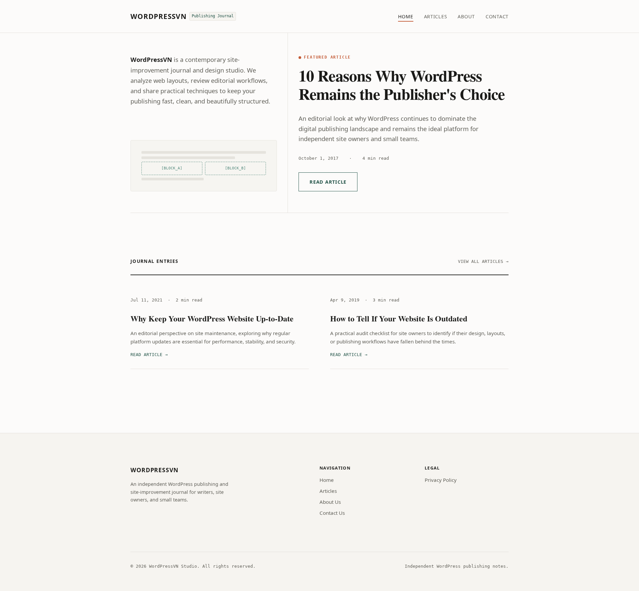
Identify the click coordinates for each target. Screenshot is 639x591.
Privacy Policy (441, 480)
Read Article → (149, 354)
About (466, 16)
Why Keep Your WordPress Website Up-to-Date (212, 318)
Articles (435, 16)
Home (405, 16)
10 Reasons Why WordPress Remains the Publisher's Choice (402, 84)
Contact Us (332, 512)
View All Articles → (483, 261)
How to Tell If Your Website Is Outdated (398, 318)
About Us (330, 501)
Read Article (328, 182)
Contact (497, 16)
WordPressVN (158, 16)
